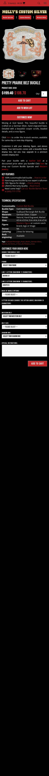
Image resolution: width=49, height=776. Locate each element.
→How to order (40, 177)
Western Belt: (7, 313)
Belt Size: (5, 323)
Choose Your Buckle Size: (11, 252)
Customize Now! (24, 117)
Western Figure (23, 223)
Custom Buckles (25, 17)
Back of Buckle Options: (11, 291)
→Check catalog (33, 183)
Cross (33, 244)
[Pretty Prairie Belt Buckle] (24, 44)
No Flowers (26, 244)
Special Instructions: (10, 343)
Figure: (4, 262)
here (9, 137)
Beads (28, 241)
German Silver (36, 241)
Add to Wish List (24, 108)
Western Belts (41, 17)
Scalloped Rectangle (13, 241)
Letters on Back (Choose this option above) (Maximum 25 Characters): (23, 302)
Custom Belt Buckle (25, 206)
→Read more (34, 186)
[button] (5, 2)
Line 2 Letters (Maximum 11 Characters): (17, 281)
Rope (23, 241)
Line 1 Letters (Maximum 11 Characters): (17, 272)
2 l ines (18, 244)
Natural (4, 244)
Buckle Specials (8, 17)
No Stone (11, 244)
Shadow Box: (6, 333)
